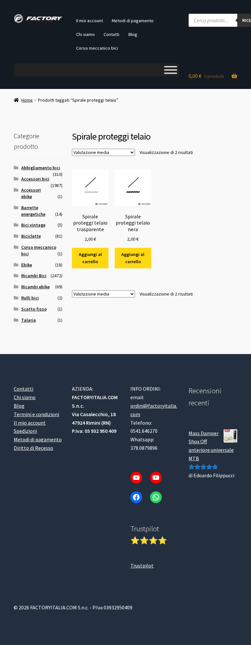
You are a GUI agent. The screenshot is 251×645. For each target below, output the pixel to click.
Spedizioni (25, 431)
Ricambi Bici (33, 276)
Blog (132, 34)
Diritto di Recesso (33, 448)
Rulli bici (30, 298)
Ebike (26, 265)
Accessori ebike (31, 193)
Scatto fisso (34, 309)
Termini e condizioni (36, 414)
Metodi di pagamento (133, 21)
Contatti (111, 34)
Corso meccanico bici (97, 48)
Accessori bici (35, 179)
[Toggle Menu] (170, 70)
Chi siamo (85, 34)
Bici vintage (33, 225)
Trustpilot (142, 565)
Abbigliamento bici (40, 168)
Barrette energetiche (33, 211)
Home (27, 100)
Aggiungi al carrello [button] (90, 258)
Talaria (28, 320)
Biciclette (31, 236)
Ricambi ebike (35, 287)
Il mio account (89, 21)
